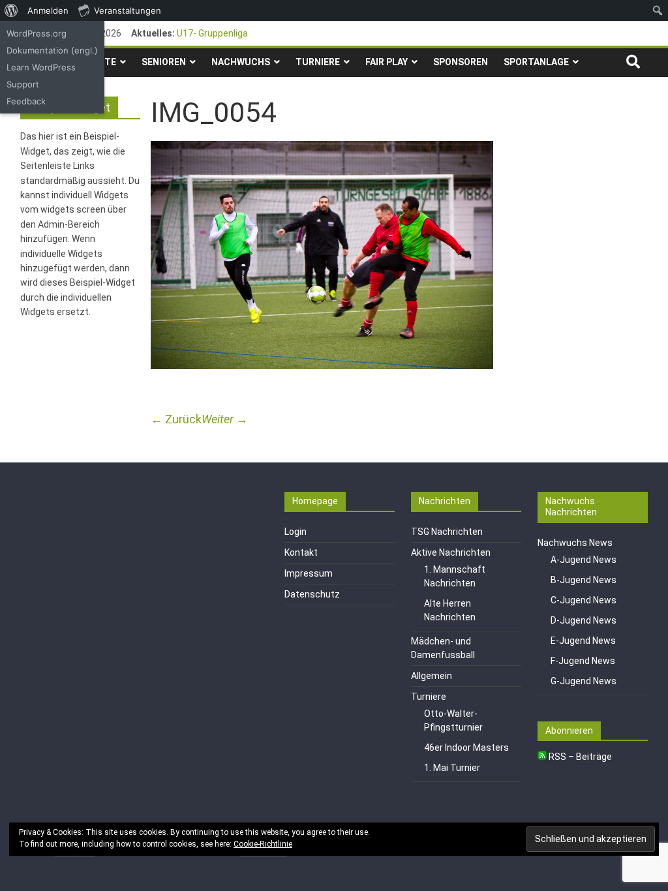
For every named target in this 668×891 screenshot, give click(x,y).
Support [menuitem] (23, 84)
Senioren (164, 62)
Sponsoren (460, 62)
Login (295, 531)
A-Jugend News (583, 559)
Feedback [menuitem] (26, 101)
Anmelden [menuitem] (47, 10)
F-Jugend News (583, 661)
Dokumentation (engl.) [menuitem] (52, 50)
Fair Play (386, 62)
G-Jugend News (583, 681)
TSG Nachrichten (447, 531)
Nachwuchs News (575, 542)
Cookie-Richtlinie (263, 844)
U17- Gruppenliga (212, 33)
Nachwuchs (240, 62)
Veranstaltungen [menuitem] (127, 10)
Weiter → (225, 419)
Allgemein (431, 676)
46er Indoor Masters (466, 747)
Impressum (308, 573)
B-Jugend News (583, 580)
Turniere (318, 62)
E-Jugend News (583, 640)
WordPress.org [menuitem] (37, 33)
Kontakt (301, 552)
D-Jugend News (583, 620)
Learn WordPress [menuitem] (41, 67)
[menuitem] (11, 10)
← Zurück (176, 419)
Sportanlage (536, 62)
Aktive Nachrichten (451, 552)
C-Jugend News (583, 600)
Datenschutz (312, 594)
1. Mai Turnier (452, 768)
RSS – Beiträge (579, 756)
